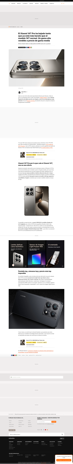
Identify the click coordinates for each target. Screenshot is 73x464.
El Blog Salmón (60, 443)
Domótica (52, 3)
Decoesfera (51, 444)
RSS (47, 429)
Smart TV (20, 426)
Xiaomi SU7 (30, 426)
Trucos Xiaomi (11, 426)
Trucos (10, 422)
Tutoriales (25, 3)
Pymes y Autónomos (59, 445)
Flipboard (29, 47)
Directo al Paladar (36, 443)
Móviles (19, 3)
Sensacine (26, 443)
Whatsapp (29, 424)
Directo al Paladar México (36, 455)
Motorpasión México (43, 455)
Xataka (10, 443)
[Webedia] (62, 0)
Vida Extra (18, 444)
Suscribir (54, 421)
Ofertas (31, 3)
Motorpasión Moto (44, 444)
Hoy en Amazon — (31, 154)
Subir (61, 438)
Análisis (36, 3)
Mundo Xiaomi (11, 448)
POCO (22, 26)
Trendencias (51, 443)
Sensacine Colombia (26, 457)
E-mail (31, 47)
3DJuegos (18, 443)
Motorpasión (43, 443)
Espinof (26, 444)
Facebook (61, 3)
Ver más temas (12, 430)
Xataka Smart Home (12, 447)
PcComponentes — (42, 154)
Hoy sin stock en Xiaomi (30, 344)
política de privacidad (50, 423)
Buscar (62, 434)
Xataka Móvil (11, 444)
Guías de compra (21, 424)
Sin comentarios (22, 47)
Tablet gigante (43, 97)
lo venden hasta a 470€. (47, 147)
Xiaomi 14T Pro (31, 100)
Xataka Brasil (11, 456)
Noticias (13, 3)
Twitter (63, 3)
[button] (24, 91)
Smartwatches (21, 420)
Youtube (45, 429)
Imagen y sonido (44, 3)
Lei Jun (18, 26)
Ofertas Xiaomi (39, 355)
